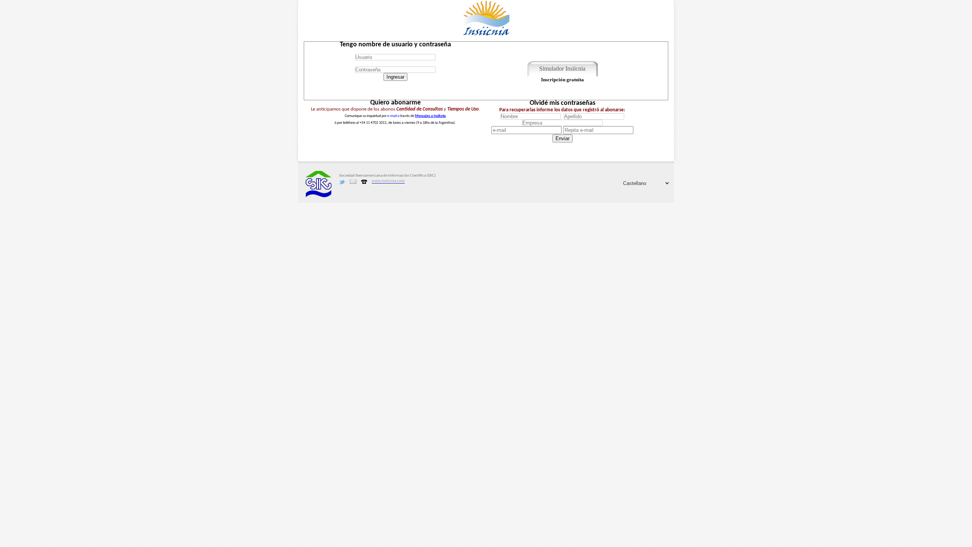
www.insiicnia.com (388, 181)
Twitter (342, 182)
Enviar (562, 138)
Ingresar (395, 77)
